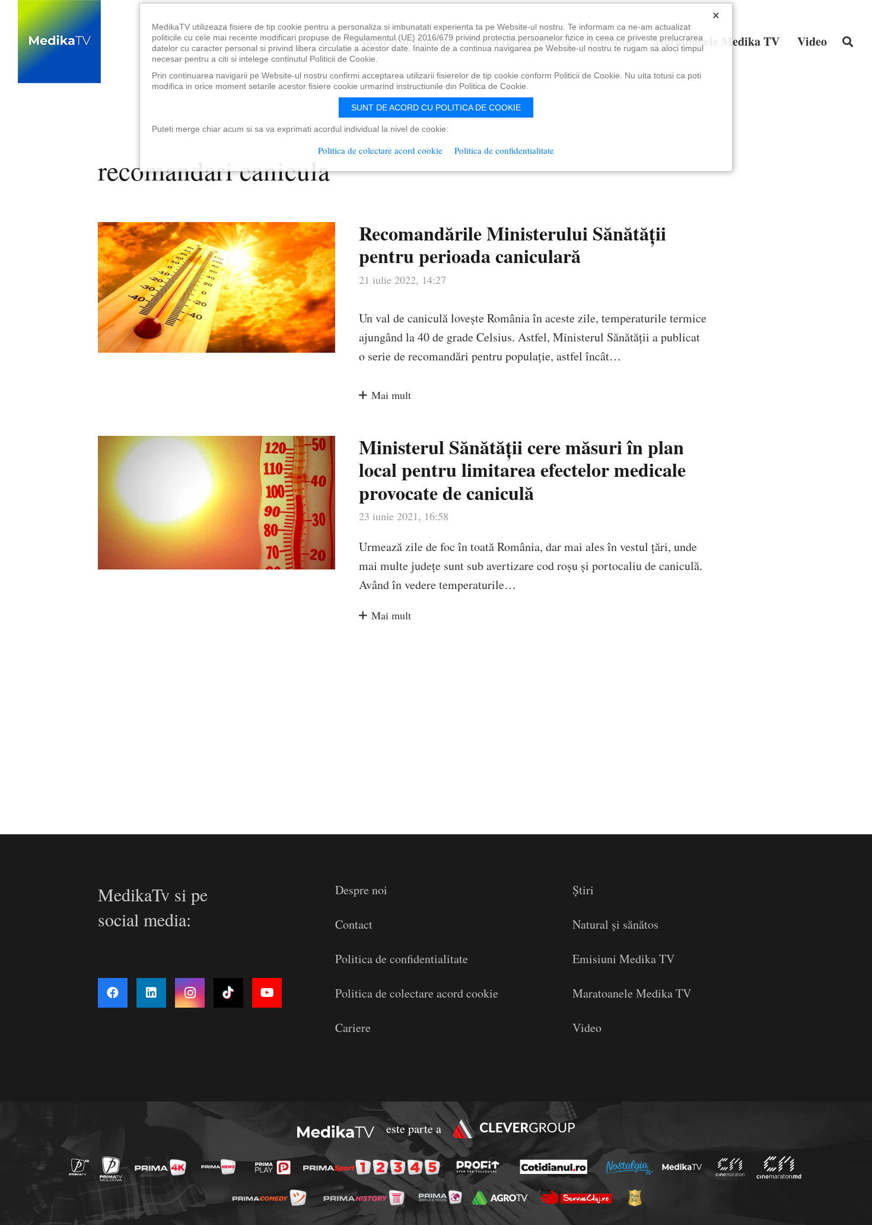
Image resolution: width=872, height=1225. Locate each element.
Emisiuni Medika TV (623, 959)
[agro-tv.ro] (503, 1198)
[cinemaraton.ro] (733, 1167)
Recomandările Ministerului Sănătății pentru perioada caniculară (512, 244)
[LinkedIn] (151, 993)
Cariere (353, 1028)
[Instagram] (190, 993)
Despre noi (361, 890)
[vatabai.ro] (638, 1197)
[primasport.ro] (374, 1167)
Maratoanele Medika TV (631, 993)
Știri (583, 890)
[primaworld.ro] (443, 1197)
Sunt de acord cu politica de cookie (436, 107)
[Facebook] (113, 993)
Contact (354, 924)
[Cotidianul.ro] (556, 1167)
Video (587, 1028)
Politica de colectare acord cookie (416, 993)
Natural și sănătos (615, 924)
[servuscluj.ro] (579, 1197)
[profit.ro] (481, 1167)
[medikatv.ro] (685, 1167)
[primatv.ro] (82, 1166)
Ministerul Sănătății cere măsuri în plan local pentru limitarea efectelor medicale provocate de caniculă (522, 470)
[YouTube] (267, 993)
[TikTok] (228, 993)
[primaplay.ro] (275, 1167)
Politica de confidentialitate (401, 959)
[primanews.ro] (222, 1166)
